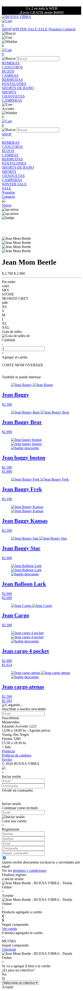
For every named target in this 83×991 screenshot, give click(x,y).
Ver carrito (9, 929)
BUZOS (8, 71)
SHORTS (9, 92)
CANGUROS (12, 67)
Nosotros (55, 29)
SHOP (7, 29)
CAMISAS (10, 75)
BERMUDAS (12, 80)
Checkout (9, 949)
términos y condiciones (29, 871)
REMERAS (11, 63)
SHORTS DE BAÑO (18, 88)
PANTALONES (14, 84)
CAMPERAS (12, 100)
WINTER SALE (25, 29)
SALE (43, 29)
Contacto (69, 29)
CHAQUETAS (13, 96)
